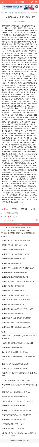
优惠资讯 (11, 13)
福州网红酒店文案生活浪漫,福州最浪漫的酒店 (16, 410)
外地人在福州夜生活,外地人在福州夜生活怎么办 (17, 401)
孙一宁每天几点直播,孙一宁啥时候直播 (14, 397)
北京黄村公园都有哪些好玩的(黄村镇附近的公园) (17, 343)
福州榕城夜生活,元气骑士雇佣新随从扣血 (15, 277)
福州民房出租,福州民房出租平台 (12, 347)
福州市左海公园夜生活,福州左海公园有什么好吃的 (18, 281)
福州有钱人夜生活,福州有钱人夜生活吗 (14, 272)
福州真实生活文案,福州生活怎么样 (19, 230)
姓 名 (3, 213)
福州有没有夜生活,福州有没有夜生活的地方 (16, 300)
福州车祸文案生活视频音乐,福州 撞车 (14, 291)
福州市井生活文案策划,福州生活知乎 (13, 419)
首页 (2, 13)
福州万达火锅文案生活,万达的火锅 (13, 428)
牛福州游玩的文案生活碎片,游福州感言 (14, 245)
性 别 (3, 216)
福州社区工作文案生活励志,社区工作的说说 (16, 254)
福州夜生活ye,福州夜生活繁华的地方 (13, 406)
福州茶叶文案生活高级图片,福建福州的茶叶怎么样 (18, 268)
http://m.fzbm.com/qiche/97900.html (20, 228)
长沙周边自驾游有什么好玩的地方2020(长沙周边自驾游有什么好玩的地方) (19, 434)
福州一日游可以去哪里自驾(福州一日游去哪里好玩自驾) (19, 358)
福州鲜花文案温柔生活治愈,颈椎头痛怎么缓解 (16, 327)
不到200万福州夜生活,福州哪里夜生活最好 (15, 364)
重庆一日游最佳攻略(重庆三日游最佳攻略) (15, 352)
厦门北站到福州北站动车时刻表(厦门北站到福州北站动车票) (19, 374)
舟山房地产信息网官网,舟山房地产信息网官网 (16, 415)
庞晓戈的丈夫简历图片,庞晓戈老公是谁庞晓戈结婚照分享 (19, 386)
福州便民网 (19, 2)
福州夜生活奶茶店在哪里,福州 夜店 (13, 286)
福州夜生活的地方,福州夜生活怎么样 (13, 259)
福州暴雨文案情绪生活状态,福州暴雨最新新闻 (16, 318)
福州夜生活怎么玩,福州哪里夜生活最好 (14, 368)
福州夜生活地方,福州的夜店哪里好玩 (13, 304)
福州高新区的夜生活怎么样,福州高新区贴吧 (21, 233)
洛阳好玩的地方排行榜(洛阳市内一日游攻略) (16, 392)
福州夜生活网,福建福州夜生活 (11, 263)
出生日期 (3, 220)
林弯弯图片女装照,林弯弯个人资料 (13, 424)
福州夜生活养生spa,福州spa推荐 (12, 313)
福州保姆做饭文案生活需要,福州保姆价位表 (16, 322)
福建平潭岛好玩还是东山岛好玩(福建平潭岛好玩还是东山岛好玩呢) (19, 337)
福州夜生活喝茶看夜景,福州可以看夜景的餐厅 (16, 295)
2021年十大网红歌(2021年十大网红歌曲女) (16, 380)
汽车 (6, 13)
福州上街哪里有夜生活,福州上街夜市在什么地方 (17, 309)
